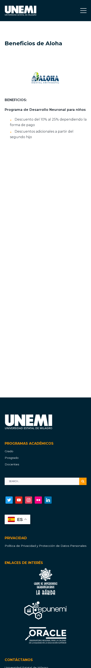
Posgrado (12, 457)
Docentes (12, 464)
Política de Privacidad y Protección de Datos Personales (45, 545)
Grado (9, 451)
